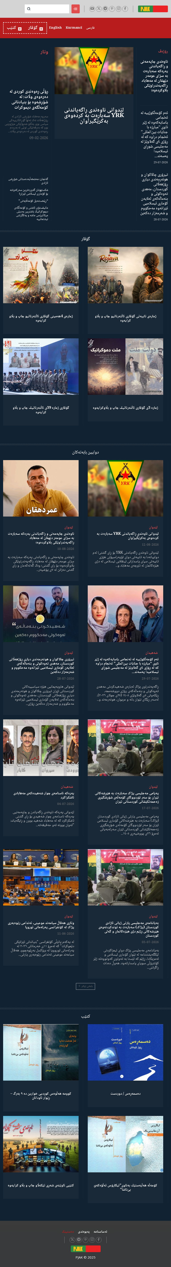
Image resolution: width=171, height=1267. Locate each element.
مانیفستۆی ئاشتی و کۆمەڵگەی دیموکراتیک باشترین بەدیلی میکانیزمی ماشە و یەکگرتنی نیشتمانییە (31, 213)
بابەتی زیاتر (87, 986)
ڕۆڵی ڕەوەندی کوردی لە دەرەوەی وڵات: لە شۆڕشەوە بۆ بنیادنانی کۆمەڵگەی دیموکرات (29, 100)
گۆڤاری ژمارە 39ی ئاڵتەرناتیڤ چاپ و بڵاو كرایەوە (41, 410)
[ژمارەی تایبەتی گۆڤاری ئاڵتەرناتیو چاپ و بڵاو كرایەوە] (125, 275)
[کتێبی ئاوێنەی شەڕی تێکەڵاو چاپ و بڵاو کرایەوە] (41, 1144)
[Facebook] (125, 9)
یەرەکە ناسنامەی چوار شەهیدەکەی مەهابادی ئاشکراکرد (43, 795)
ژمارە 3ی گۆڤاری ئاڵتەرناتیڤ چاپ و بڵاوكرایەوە (125, 408)
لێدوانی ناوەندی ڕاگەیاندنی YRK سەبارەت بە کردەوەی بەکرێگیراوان (94, 115)
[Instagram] (119, 9)
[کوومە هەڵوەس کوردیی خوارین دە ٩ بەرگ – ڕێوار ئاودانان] (41, 1052)
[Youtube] (92, 9)
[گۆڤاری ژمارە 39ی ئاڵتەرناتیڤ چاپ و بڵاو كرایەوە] (41, 366)
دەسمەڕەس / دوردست (125, 1094)
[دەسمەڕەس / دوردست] (125, 1052)
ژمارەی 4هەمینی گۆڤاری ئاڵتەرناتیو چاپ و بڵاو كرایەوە (41, 318)
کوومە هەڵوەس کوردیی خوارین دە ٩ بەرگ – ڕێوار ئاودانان (40, 1096)
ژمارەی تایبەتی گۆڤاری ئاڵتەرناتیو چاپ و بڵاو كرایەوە (125, 318)
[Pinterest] (112, 9)
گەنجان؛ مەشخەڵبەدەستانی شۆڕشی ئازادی (28, 181)
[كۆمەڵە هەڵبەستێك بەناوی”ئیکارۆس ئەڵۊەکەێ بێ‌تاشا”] (125, 1144)
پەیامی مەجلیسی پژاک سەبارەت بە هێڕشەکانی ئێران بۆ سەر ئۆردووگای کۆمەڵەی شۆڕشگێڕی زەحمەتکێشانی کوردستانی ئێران (127, 797)
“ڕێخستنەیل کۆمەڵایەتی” (33, 201)
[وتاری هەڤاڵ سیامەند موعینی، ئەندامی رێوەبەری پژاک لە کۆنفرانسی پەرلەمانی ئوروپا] (41, 877)
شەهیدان (151, 653)
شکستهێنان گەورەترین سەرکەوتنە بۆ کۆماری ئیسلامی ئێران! (29, 192)
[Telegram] (105, 9)
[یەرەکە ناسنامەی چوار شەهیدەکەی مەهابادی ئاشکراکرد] (41, 747)
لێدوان (153, 527)
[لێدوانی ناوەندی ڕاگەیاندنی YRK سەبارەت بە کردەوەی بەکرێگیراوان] (94, 70)
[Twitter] (99, 9)
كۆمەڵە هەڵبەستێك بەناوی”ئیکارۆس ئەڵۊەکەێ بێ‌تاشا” (125, 1188)
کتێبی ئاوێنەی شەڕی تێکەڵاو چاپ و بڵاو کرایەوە (41, 1186)
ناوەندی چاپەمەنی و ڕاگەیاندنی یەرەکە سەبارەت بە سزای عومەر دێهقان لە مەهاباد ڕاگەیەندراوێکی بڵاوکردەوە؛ (154, 76)
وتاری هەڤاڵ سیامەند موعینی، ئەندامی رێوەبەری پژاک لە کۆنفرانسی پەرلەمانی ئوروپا (41, 925)
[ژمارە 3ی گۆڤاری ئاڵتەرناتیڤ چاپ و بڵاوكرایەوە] (125, 366)
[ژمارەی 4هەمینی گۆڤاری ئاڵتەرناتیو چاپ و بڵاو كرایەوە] (41, 275)
